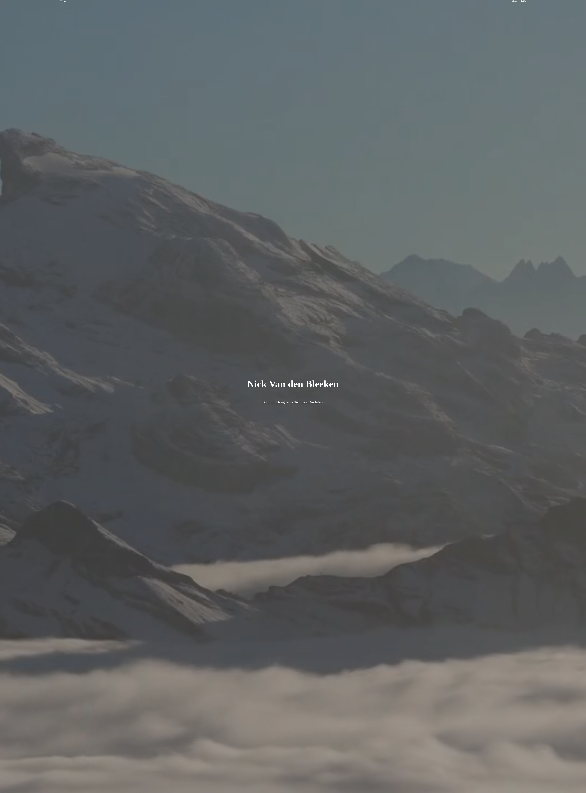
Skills (523, 1)
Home (63, 1)
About (514, 1)
